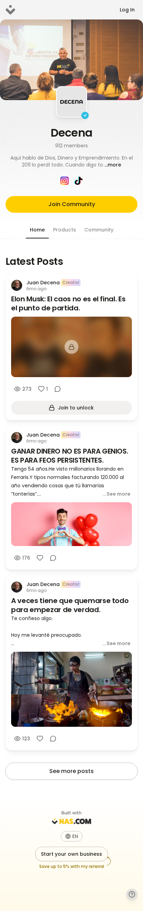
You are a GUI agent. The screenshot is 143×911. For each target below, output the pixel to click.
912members (71, 146)
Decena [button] (72, 132)
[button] (71, 161)
